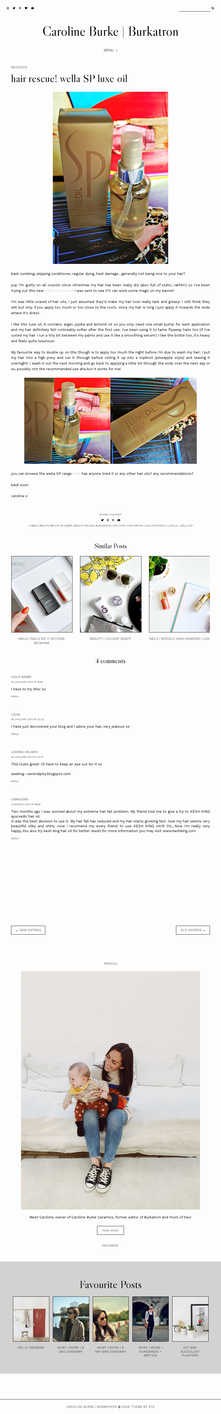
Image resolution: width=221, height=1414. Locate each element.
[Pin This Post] (113, 520)
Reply (15, 696)
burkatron (103, 525)
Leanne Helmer (24, 752)
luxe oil (173, 525)
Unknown (19, 799)
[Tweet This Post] (102, 520)
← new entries (28, 930)
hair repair (134, 525)
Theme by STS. (143, 1407)
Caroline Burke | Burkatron (110, 31)
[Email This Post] (119, 520)
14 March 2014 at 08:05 (25, 804)
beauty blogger (61, 525)
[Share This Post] (108, 520)
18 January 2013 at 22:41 (27, 756)
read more (110, 1230)
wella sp (186, 525)
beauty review (84, 525)
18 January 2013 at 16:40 (27, 681)
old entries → (193, 930)
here (77, 474)
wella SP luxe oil (59, 291)
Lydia (15, 714)
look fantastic (154, 525)
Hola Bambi (21, 677)
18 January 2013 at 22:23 (27, 719)
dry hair (119, 525)
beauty (44, 525)
